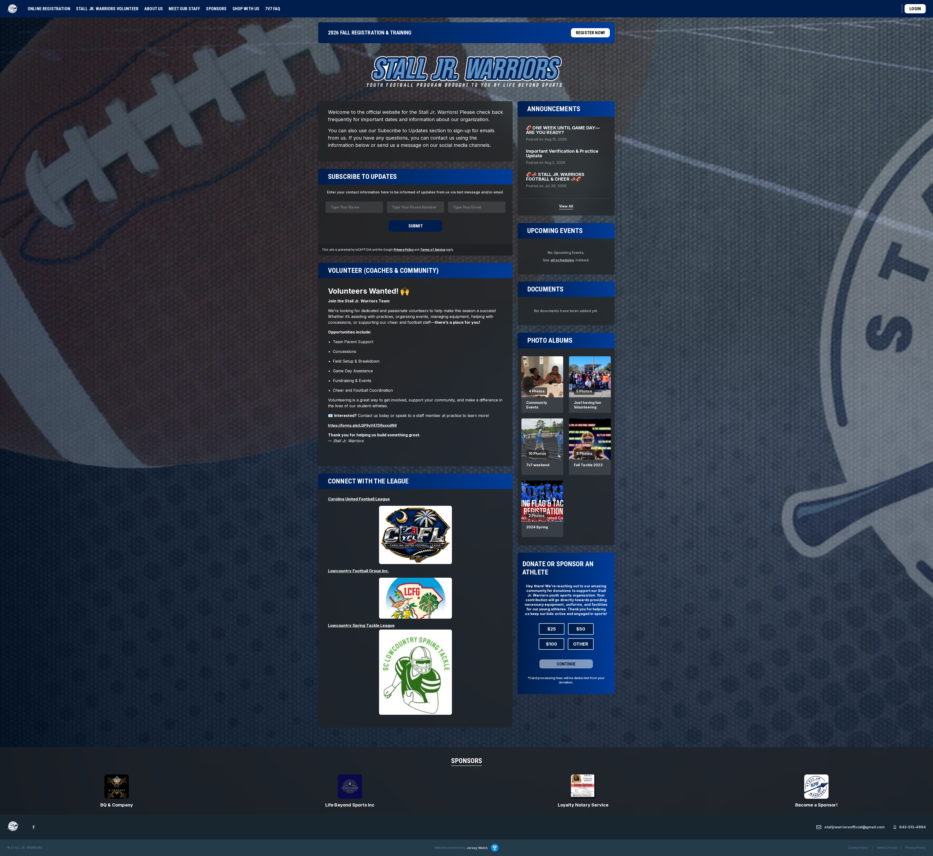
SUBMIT (415, 225)
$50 (580, 628)
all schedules (562, 260)
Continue (566, 663)
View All (566, 206)
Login (915, 8)
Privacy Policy (404, 249)
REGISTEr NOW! (590, 32)
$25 (551, 628)
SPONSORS (466, 761)
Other (580, 643)
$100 (551, 643)
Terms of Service (432, 249)
